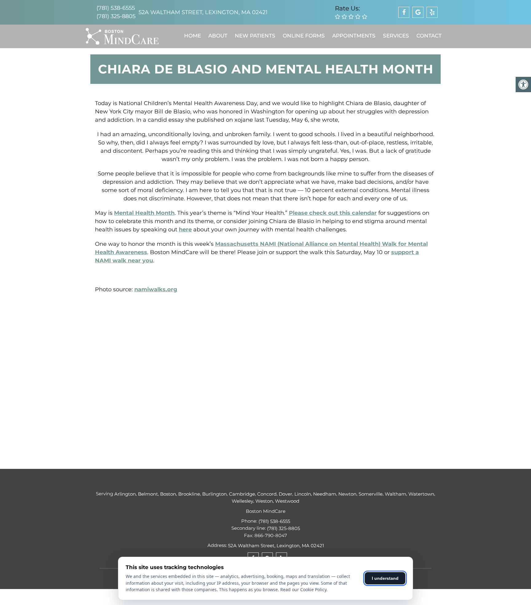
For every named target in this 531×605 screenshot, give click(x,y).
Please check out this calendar (333, 213)
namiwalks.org (155, 289)
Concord (267, 494)
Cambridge (242, 494)
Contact (429, 36)
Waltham (395, 494)
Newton (347, 494)
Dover (285, 494)
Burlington (214, 494)
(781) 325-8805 (116, 16)
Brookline (189, 494)
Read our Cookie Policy (303, 589)
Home (192, 36)
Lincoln (302, 494)
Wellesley (242, 501)
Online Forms (304, 36)
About (217, 36)
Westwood (287, 501)
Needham (324, 494)
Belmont (148, 494)
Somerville (371, 494)
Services (396, 36)
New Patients (255, 36)
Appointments (354, 36)
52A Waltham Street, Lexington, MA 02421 (203, 12)
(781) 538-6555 (115, 8)
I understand (385, 578)
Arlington (125, 494)
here (185, 229)
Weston (264, 501)
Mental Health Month (144, 213)
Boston (168, 494)
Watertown (421, 494)
